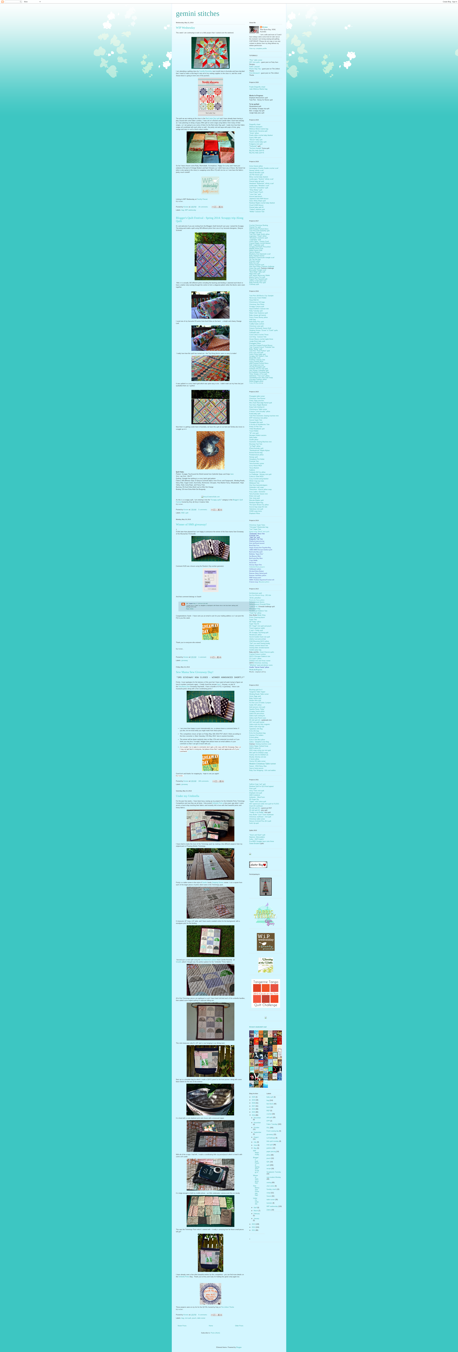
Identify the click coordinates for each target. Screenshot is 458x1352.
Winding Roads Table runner (259, 694)
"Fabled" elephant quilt (257, 209)
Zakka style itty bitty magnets (259, 724)
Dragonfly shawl (254, 124)
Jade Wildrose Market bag (258, 89)
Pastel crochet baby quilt (257, 142)
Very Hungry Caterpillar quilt (258, 370)
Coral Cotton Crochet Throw (258, 335)
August (256, 1137)
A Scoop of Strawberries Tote (259, 424)
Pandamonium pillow (256, 455)
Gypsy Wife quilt (255, 137)
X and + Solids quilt (256, 630)
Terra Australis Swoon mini (258, 494)
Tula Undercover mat (256, 365)
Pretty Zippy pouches (256, 400)
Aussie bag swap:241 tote (258, 507)
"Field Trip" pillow (255, 613)
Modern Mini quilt (255, 700)
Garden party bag (255, 650)
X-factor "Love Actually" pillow (259, 411)
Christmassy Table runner (258, 409)
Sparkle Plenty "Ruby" (257, 709)
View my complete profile (258, 48)
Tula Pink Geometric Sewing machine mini (264, 416)
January (256, 1218)
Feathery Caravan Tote (257, 360)
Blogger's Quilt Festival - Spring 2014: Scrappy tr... (256, 1165)
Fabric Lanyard (254, 66)
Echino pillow (253, 737)
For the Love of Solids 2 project (260, 703)
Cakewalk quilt (254, 332)
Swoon (269, 1196)
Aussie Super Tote (255, 420)
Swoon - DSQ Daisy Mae (258, 766)
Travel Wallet (253, 431)
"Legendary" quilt (255, 240)
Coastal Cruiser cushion (257, 654)
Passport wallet (254, 261)
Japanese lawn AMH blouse (258, 198)
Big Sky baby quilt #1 (256, 153)
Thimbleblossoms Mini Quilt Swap (261, 377)
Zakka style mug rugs (256, 726)
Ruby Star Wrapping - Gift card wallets (262, 770)
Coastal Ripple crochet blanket (259, 243)
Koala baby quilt (254, 413)
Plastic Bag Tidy (255, 69)
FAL (268, 1128)
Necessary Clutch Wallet (257, 298)
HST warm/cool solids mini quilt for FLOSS (264, 804)
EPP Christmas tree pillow (258, 418)
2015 (254, 1112)
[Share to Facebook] (220, 207)
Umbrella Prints (217, 803)
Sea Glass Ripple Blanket (258, 405)
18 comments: (203, 207)
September (257, 1132)
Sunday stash (271, 1189)
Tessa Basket (254, 468)
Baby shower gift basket (257, 315)
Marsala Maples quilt (256, 500)
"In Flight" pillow (254, 446)
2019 (254, 1100)
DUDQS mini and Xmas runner (259, 661)
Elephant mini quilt (255, 793)
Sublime (252, 470)
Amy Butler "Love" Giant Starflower (261, 815)
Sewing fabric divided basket (259, 648)
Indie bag (252, 319)
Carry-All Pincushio (255, 383)
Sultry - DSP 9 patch (256, 839)
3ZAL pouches (255, 597)
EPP (268, 1121)
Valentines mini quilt (256, 509)
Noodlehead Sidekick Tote (258, 611)
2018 (254, 1103)
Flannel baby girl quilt (256, 181)
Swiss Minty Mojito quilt (257, 201)
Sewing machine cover (263, 744)
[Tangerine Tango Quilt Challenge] (265, 1007)
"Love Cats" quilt (255, 194)
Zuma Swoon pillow (256, 166)
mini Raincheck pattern (209, 960)
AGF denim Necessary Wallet (259, 275)
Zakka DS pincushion (256, 713)
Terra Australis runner (256, 463)
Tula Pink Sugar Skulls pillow (259, 234)
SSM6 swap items (255, 511)
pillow (268, 1155)
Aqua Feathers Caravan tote (259, 309)
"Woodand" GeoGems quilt (258, 238)
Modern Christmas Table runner (262, 764)
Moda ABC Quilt (254, 358)
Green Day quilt (254, 268)
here (232, 474)
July (255, 1142)
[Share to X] (217, 207)
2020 (254, 1097)
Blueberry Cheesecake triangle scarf (261, 257)
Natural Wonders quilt (256, 173)
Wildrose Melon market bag (258, 129)
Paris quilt (252, 788)
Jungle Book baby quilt (257, 341)
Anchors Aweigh (255, 148)
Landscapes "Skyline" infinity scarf (261, 179)
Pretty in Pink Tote (255, 426)
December (257, 1118)
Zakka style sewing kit (257, 716)
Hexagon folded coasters (257, 435)
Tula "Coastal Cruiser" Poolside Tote (261, 347)
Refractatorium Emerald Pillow (259, 604)
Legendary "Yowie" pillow (257, 236)
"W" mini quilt (254, 433)
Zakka (269, 1210)
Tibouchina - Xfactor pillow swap (260, 489)
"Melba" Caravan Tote (256, 211)
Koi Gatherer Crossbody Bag (259, 372)
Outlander (253, 146)
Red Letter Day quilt (212, 118)
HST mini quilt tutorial (256, 722)
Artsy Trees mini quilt (256, 791)
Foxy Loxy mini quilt (256, 352)
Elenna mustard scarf (256, 265)
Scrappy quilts (216, 500)
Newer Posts (182, 1326)
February (257, 1214)
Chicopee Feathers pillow (258, 379)
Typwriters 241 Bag (256, 729)
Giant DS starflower (256, 806)
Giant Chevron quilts (267, 652)
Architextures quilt (255, 593)
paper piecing (271, 1151)
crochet (269, 1114)
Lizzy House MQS (255, 465)
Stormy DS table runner (257, 761)
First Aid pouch (254, 73)
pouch (194, 1318)
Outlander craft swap (256, 487)
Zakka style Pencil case (257, 718)
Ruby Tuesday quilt (256, 311)
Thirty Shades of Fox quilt (258, 374)
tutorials (269, 1203)
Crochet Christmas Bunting (258, 225)
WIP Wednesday (185, 27)
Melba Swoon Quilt (255, 250)
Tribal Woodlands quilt (257, 429)
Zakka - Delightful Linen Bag (259, 742)
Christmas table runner (257, 819)
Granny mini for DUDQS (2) (258, 755)
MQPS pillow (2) (254, 748)
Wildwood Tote (254, 483)
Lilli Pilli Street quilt (256, 175)
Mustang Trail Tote (255, 444)
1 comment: (202, 657)
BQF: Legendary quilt (256, 245)
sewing (269, 1182)
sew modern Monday (274, 1177)
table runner (201, 1318)
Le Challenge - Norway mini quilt (260, 474)
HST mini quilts (254, 62)
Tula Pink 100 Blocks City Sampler (261, 296)
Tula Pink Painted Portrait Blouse (260, 345)
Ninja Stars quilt (254, 274)
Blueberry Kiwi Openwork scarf (260, 254)
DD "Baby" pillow (255, 622)
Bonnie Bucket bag (255, 452)
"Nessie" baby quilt (255, 140)
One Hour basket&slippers (258, 485)
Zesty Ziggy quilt (255, 696)
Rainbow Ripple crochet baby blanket (262, 203)
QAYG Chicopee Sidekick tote (259, 656)
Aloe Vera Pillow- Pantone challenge (261, 266)
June (256, 1145)
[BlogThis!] (215, 207)
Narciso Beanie (254, 252)
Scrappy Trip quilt (255, 232)
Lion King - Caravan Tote (257, 337)
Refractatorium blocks (256, 602)
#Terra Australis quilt (256, 448)
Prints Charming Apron (257, 617)
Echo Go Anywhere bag (257, 733)
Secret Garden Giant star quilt (259, 637)
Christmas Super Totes (257, 525)
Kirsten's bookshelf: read (257, 1027)
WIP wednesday (190, 210)
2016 (254, 1109)
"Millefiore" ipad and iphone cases (261, 665)
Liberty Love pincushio (257, 639)
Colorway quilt (254, 284)
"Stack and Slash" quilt (257, 835)
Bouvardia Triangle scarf (257, 270)
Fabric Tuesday (272, 1124)
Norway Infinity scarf (256, 170)
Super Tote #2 (254, 624)
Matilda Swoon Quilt (256, 248)
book (268, 1107)
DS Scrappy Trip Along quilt (258, 632)
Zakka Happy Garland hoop (258, 746)
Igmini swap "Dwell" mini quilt (259, 531)
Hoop (254, 300)
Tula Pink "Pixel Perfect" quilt (259, 351)
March (256, 1211)
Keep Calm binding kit (256, 407)
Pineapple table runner (257, 396)
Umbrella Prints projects (257, 567)
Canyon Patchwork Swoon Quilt (260, 328)
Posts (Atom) (215, 1333)
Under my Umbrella (187, 796)
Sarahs (204, 882)
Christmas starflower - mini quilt (260, 817)
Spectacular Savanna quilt (258, 131)
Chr (256, 326)
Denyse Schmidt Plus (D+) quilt (260, 821)
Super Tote (253, 619)
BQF (183, 513)
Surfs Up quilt (254, 823)
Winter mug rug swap (256, 481)
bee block (270, 1104)
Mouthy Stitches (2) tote (257, 757)
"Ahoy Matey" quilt (255, 190)
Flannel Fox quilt (255, 227)
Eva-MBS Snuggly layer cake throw (261, 841)
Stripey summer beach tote (258, 645)
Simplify (179, 962)
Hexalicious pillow (255, 635)
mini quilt (188, 1318)
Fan (258, 317)
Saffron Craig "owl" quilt (257, 784)
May (255, 1148)
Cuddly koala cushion (256, 324)
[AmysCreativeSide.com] (210, 497)
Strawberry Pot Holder (256, 459)
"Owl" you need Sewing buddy (259, 643)
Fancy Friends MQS (256, 361)
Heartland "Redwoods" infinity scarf (261, 183)
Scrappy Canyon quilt (256, 306)
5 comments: (203, 509)
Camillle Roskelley (205, 71)
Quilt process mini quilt (257, 707)
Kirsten (265, 27)
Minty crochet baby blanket (258, 177)
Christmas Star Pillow (256, 304)
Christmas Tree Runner (257, 398)
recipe (269, 1168)
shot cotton (270, 1186)
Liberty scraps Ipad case (257, 281)
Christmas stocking (261, 663)
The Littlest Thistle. (227, 1307)
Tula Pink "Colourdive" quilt (258, 188)
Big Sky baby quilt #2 (256, 150)
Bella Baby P (256, 322)
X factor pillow (254, 759)
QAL (268, 1162)
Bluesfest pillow (264, 582)
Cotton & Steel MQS (256, 476)
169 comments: (204, 781)
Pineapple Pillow (255, 343)
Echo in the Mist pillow (257, 740)
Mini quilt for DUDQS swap (258, 753)
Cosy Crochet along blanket (258, 479)
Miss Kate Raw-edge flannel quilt (260, 403)
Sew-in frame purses (256, 768)
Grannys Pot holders (256, 735)
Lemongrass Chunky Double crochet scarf (263, 168)
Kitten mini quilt (254, 496)
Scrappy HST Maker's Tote (258, 356)
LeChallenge (271, 1138)
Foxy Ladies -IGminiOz (257, 492)
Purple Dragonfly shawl (257, 87)
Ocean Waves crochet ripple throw (261, 339)
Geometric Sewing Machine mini (260, 442)
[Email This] (213, 207)
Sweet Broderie (254, 843)
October (256, 1127)
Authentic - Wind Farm (257, 797)
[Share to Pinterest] (222, 207)
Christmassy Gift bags (257, 302)
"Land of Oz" (253, 606)
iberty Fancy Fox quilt (257, 277)
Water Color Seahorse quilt (258, 313)
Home (211, 1326)
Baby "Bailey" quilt (255, 349)
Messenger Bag (254, 609)
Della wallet (253, 437)
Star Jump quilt (254, 498)
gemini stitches (197, 13)
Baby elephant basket (256, 256)
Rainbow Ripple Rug (256, 502)
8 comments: (203, 1315)
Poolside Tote (254, 461)
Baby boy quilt (254, 263)
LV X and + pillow (255, 658)
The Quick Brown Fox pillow (259, 505)
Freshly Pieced (202, 199)
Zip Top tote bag (254, 259)
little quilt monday (273, 1141)
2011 (254, 1230)
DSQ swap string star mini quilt (260, 750)
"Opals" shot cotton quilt (257, 801)
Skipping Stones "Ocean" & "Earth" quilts (263, 330)
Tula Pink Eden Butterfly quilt (259, 231)
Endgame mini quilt (256, 144)
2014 (254, 1115)
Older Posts (239, 1326)
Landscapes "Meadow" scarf (259, 185)
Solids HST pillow (255, 705)
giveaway (184, 660)
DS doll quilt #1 (254, 808)
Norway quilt (253, 457)
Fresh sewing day (273, 1131)
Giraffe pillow (253, 439)
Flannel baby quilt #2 (256, 207)
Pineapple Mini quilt (256, 422)
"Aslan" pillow (254, 133)
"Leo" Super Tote (255, 529)
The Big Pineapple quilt (257, 367)
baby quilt (270, 1097)
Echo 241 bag (254, 731)
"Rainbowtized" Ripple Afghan (259, 450)
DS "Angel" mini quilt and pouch (260, 626)
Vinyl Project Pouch (256, 192)
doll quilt (269, 1117)
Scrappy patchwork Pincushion (260, 247)
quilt (186, 513)
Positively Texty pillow (256, 600)
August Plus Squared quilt (258, 279)
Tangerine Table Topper (257, 692)
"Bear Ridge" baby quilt (257, 272)
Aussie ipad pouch (255, 196)
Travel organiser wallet (257, 628)
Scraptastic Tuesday (274, 1172)
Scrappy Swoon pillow (256, 711)
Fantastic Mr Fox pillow (257, 472)
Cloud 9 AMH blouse (256, 205)
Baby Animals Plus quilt (257, 282)
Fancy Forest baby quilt (257, 354)
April (255, 1207)
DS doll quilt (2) (254, 720)
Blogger (238, 1347)
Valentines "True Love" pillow (259, 376)
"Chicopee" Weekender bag (258, 527)
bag (182, 210)
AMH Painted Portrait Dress (258, 229)
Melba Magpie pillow (256, 381)
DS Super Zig (254, 799)
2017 (254, 1106)
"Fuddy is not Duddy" (256, 812)
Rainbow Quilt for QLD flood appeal (261, 786)
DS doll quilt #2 (254, 810)
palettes (269, 1148)
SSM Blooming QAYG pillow (259, 641)
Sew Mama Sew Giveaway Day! (194, 672)
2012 (254, 1227)
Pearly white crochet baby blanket (261, 135)
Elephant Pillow (254, 513)
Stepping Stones (218, 882)
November (257, 1123)
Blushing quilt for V (255, 690)
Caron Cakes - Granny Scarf (259, 241)
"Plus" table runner (255, 60)
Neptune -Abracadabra (257, 837)
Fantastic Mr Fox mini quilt (258, 369)
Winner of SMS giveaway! (191, 524)
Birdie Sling (261, 615)
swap (268, 1193)
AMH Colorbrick (254, 795)
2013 (254, 1224)
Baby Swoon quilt (255, 698)
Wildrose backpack (255, 127)
